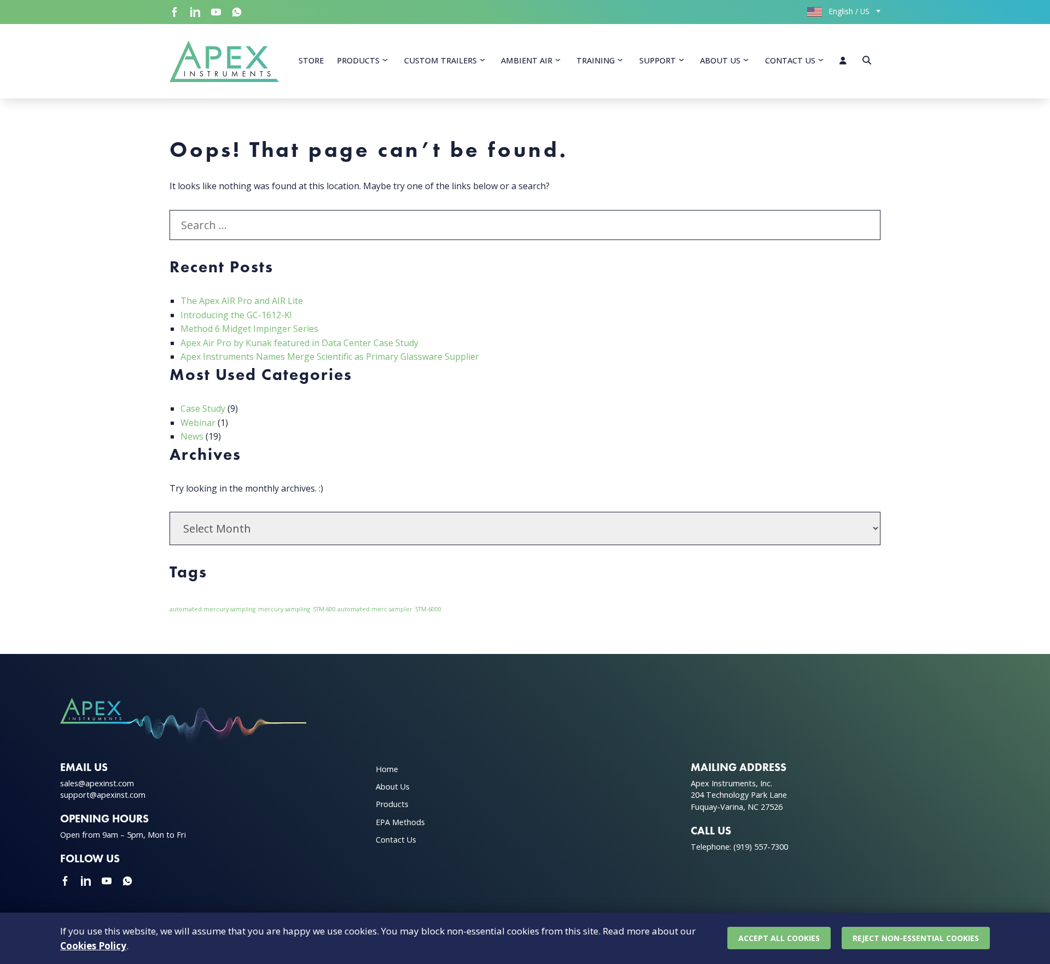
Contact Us (790, 60)
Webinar (197, 423)
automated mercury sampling (212, 609)
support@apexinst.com (102, 795)
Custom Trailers (440, 60)
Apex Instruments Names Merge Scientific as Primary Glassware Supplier (329, 356)
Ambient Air (526, 60)
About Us (720, 60)
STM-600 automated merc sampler (362, 609)
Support (657, 60)
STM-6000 (428, 609)
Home (387, 769)
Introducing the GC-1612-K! (235, 315)
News (191, 436)
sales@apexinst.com (97, 783)
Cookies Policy (93, 945)
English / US (848, 11)
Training (595, 60)
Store (311, 60)
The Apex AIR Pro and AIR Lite (241, 301)
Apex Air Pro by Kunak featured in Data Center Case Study (299, 343)
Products (358, 60)
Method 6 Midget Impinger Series (249, 329)
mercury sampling (284, 609)
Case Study (202, 408)
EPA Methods (400, 822)
